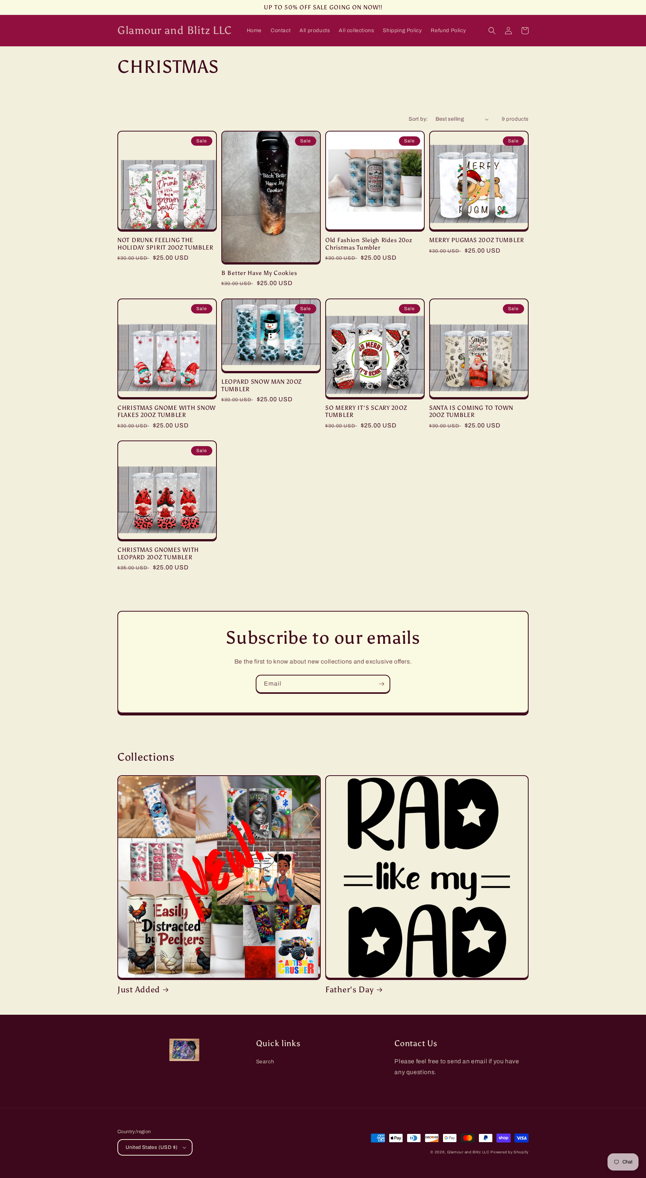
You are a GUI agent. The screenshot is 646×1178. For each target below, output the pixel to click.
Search (265, 1061)
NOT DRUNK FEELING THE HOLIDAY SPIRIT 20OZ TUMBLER (165, 243)
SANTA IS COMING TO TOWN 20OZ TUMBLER (471, 411)
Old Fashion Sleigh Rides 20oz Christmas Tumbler (368, 243)
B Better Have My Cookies (259, 272)
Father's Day (349, 990)
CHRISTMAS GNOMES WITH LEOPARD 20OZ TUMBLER (158, 553)
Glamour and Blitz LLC (468, 1152)
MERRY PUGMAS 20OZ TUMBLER (476, 240)
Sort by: (418, 119)
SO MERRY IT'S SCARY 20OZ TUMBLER (366, 411)
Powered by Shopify (509, 1152)
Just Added (138, 990)
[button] (492, 30)
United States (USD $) (152, 1147)
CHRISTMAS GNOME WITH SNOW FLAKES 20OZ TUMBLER (166, 411)
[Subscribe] (381, 684)
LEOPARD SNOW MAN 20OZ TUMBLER (261, 385)
